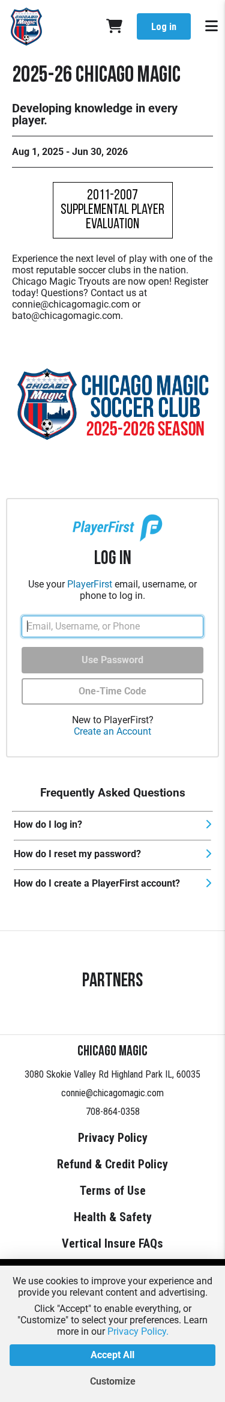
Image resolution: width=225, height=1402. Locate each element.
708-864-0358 (113, 1111)
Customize (113, 1381)
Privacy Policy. (138, 1331)
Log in (163, 26)
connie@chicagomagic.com (112, 1093)
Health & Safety (113, 1217)
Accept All (112, 1355)
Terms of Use (113, 1191)
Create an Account (112, 731)
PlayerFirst (89, 584)
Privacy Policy (113, 1138)
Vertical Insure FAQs (112, 1243)
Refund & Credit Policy (112, 1164)
